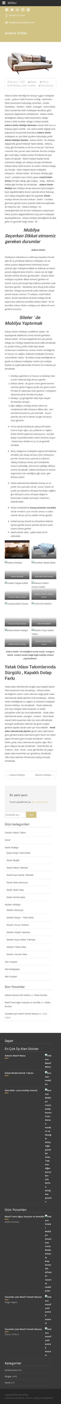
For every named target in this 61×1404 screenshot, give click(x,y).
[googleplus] (28, 11)
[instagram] (23, 11)
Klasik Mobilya (11, 847)
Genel (7, 840)
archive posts (11, 1370)
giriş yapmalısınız (40, 802)
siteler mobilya (28, 85)
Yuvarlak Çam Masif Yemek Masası (21, 1013)
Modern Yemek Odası (17, 954)
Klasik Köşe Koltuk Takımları (20, 875)
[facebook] (7, 11)
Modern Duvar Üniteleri (18, 924)
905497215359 (17, 15)
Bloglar (33, 81)
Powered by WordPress (15, 1398)
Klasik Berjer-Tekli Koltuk (18, 852)
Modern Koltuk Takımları (18, 932)
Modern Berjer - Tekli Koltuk (20, 917)
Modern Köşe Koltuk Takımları (21, 939)
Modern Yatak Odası (16, 947)
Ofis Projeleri (11, 961)
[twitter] (12, 11)
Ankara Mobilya (16, 774)
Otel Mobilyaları (12, 969)
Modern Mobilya (12, 904)
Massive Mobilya (44, 774)
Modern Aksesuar (15, 910)
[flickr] (17, 11)
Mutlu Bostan (47, 85)
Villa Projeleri (11, 976)
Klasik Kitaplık (13, 860)
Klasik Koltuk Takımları (17, 867)
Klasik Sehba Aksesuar (17, 882)
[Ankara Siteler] (30, 62)
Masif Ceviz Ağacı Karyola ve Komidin (23, 1002)
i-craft (34, 1398)
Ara (31, 814)
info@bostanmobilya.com (21, 22)
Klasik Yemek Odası (16, 897)
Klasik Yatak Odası (15, 889)
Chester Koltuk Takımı (15, 832)
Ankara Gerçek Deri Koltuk (17, 995)
